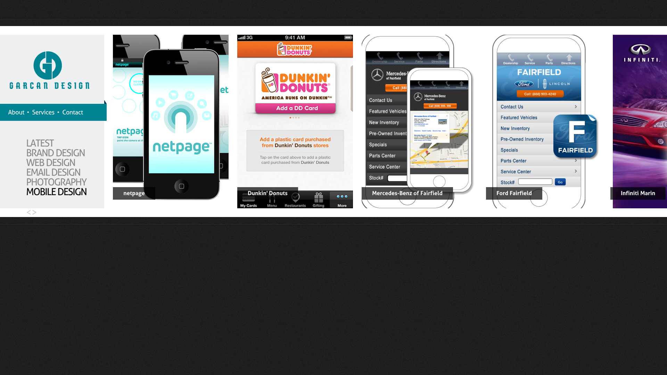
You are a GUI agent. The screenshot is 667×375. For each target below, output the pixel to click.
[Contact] (72, 112)
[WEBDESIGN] (50, 162)
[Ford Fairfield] (544, 206)
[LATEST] (40, 143)
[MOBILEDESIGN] (56, 191)
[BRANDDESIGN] (55, 152)
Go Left (27, 212)
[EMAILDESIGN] (53, 172)
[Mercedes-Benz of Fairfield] (419, 206)
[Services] (43, 112)
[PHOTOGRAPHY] (56, 181)
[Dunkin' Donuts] (295, 206)
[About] (16, 112)
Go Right (35, 212)
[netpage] (171, 206)
